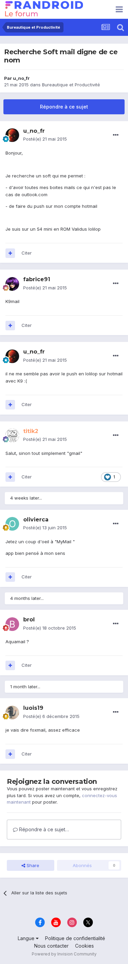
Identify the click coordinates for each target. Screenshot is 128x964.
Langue (27, 938)
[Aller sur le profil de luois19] (12, 712)
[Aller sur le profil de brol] (12, 624)
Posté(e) (45, 139)
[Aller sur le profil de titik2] (12, 435)
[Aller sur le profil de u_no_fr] (12, 135)
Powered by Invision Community (64, 953)
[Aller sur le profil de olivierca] (12, 524)
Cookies (84, 946)
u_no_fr (21, 78)
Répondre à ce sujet (64, 107)
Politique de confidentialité (75, 938)
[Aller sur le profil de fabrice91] (12, 284)
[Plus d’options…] (116, 135)
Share (32, 865)
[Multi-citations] (10, 253)
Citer (27, 253)
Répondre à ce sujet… (43, 829)
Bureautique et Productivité (71, 84)
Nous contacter (51, 946)
